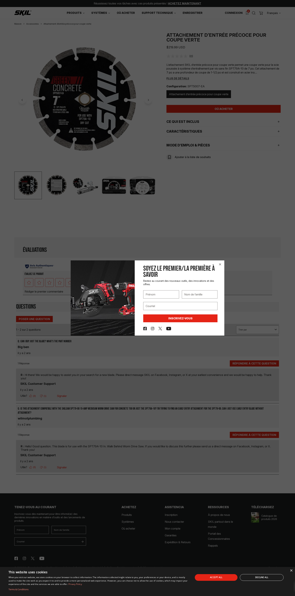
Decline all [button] (261, 577)
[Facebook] (145, 328)
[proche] (220, 264)
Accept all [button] (216, 577)
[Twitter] (160, 328)
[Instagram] (152, 328)
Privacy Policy (75, 584)
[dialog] (147, 581)
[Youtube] (168, 328)
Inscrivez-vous (180, 318)
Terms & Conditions (19, 589)
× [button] (291, 570)
